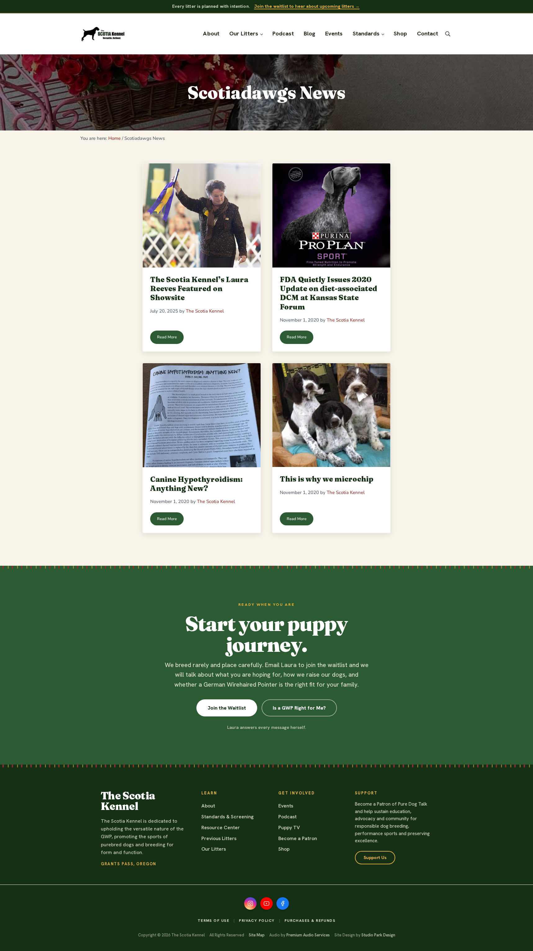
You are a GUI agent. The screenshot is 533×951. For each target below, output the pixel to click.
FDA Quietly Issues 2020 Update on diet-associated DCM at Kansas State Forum (328, 293)
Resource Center (220, 827)
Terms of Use (214, 920)
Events (285, 805)
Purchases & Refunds (310, 920)
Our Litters (213, 849)
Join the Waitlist (227, 708)
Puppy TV (289, 827)
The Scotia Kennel (128, 801)
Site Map (257, 935)
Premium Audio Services (308, 935)
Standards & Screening (227, 816)
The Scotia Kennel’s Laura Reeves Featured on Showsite (199, 288)
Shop (283, 849)
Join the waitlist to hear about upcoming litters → (307, 6)
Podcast (287, 816)
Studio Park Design (378, 935)
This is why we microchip (326, 478)
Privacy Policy (257, 920)
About (208, 805)
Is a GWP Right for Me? (299, 708)
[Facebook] (282, 903)
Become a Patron (297, 838)
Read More (170, 338)
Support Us (375, 857)
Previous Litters (218, 838)
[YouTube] (266, 903)
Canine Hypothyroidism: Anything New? (196, 484)
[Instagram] (250, 903)
